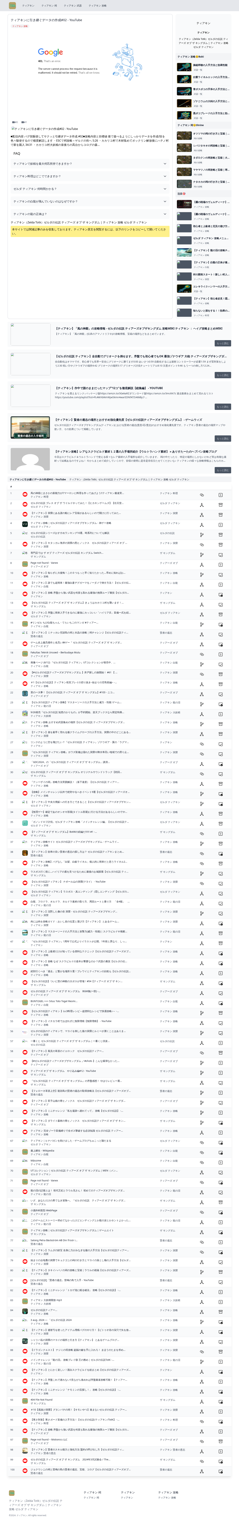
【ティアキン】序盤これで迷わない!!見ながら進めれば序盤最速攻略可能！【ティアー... (79, 1379)
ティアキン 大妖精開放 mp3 (46, 1300)
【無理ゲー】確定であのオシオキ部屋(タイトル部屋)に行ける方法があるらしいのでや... (79, 811)
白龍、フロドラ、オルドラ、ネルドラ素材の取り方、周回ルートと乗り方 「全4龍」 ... (80, 901)
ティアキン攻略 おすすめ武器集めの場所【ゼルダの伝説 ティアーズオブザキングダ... (78, 722)
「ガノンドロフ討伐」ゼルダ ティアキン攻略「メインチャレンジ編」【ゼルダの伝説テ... (80, 821)
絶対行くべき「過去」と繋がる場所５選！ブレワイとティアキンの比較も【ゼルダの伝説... (81, 971)
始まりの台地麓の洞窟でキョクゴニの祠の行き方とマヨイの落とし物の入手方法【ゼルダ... (81, 1260)
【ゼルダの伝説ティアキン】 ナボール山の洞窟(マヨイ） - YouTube (68, 881)
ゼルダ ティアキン (41, 506)
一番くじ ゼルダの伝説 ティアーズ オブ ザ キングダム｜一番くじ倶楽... (70, 1041)
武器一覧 (198, 70)
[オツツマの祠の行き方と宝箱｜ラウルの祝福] (184, 135)
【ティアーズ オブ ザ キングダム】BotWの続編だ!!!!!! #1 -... (64, 831)
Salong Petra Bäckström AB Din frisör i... (54, 1240)
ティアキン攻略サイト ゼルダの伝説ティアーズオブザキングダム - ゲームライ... (75, 841)
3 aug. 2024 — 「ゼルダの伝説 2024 (51, 1320)
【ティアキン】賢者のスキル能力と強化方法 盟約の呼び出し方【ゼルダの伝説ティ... (77, 1449)
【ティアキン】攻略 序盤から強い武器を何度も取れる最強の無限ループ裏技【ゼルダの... (80, 592)
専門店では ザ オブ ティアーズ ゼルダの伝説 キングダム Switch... (67, 552)
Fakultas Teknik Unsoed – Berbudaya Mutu (55, 652)
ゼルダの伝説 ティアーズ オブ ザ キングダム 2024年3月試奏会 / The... (70, 1459)
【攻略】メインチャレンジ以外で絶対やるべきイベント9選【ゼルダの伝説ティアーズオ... (80, 792)
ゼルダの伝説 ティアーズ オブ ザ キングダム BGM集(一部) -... (65, 991)
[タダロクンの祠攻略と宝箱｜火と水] (184, 160)
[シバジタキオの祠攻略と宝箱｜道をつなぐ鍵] (184, 148)
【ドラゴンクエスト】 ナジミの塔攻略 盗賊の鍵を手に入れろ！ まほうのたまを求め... (78, 1349)
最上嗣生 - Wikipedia (42, 1150)
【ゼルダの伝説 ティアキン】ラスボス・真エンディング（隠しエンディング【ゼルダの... (80, 891)
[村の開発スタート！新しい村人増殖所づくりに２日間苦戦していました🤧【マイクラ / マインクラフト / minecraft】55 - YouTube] (184, 276)
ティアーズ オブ (39, 566)
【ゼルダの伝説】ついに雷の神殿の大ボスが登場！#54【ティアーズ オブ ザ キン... (76, 981)
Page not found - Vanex (44, 562)
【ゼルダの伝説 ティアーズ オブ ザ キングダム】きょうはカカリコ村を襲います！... (77, 602)
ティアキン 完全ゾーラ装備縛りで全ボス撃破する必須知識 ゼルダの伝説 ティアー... (77, 1130)
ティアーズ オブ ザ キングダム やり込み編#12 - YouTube (63, 1071)
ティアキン (28, 5)
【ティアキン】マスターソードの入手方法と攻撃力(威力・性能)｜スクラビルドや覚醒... (79, 931)
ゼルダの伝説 (38, 536)
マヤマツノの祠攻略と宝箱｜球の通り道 (215, 169)
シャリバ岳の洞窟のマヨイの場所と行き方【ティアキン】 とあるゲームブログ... (75, 1340)
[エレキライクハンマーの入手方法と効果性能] (184, 288)
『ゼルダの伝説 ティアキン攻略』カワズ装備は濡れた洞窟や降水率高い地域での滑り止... (80, 752)
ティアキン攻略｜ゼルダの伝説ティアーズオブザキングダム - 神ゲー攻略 (71, 523)
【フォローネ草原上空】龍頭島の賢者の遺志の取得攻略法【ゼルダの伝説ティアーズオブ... (81, 1090)
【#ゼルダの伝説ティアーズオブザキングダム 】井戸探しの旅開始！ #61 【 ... (74, 672)
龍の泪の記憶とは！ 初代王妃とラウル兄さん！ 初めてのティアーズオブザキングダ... (78, 1190)
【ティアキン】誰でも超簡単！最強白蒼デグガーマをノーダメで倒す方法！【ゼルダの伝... (81, 582)
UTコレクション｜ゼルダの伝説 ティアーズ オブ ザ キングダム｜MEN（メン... (74, 1170)
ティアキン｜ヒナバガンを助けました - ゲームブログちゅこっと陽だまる (71, 1140)
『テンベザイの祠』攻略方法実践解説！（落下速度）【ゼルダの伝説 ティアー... (75, 782)
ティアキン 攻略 (98, 5)
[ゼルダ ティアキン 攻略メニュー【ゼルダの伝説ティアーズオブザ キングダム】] (184, 240)
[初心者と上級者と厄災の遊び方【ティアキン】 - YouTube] (184, 228)
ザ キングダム (38, 556)
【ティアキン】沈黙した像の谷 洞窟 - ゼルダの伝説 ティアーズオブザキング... (74, 911)
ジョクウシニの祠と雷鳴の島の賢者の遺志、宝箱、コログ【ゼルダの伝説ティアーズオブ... (81, 1469)
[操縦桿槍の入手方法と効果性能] (184, 67)
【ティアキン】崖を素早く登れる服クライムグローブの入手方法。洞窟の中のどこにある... (81, 732)
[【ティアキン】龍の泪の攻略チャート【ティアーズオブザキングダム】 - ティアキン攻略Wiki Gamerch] (184, 252)
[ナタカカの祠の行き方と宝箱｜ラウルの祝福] (184, 184)
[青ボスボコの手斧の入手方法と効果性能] (184, 91)
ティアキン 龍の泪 (41, 706)
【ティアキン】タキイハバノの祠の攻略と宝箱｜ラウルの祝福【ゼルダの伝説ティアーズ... (81, 1270)
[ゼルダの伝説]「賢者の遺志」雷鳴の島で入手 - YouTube (62, 1280)
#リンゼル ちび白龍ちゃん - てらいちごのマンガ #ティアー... (64, 622)
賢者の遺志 (37, 636)
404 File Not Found (41, 1399)
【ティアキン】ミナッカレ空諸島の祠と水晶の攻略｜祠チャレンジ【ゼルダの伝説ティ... (79, 632)
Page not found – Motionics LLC (49, 1439)
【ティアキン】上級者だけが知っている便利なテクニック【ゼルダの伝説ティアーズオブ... (81, 951)
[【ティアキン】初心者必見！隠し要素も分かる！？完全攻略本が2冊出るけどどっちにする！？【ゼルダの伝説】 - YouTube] (184, 300)
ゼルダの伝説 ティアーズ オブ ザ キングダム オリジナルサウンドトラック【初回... (76, 772)
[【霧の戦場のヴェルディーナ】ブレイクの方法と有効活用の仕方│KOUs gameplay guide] (184, 204)
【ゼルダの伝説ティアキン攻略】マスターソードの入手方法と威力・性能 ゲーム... (76, 702)
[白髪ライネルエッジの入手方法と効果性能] (184, 79)
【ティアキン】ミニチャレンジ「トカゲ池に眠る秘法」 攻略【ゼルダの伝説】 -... (76, 1290)
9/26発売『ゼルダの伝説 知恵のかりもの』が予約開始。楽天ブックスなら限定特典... (77, 712)
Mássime (36, 1160)
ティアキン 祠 (49, 5)
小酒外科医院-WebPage (44, 1210)
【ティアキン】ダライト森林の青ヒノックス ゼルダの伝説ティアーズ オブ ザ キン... (78, 1120)
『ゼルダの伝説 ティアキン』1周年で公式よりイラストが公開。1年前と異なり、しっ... (79, 941)
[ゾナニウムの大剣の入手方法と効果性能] (184, 103)
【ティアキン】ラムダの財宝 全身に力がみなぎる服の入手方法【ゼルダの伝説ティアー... (80, 1250)
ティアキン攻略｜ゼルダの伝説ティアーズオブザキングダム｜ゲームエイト (72, 1230)
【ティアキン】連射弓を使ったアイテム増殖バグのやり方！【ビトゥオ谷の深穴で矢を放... (81, 1330)
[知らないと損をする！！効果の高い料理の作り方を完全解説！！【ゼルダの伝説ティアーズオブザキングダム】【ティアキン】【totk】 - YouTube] (184, 313)
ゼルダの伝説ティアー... (44, 1310)
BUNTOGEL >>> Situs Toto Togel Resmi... (54, 1001)
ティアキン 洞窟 (201, 279)
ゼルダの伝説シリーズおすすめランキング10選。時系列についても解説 (70, 533)
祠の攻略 (198, 138)
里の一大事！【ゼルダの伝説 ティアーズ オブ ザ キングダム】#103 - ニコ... (73, 692)
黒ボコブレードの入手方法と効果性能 (214, 113)
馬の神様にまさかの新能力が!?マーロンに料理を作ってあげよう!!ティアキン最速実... (77, 493)
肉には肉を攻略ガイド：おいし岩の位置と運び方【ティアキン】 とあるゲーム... (75, 921)
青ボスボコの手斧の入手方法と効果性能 (215, 89)
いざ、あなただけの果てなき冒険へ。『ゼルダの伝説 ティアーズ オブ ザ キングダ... (78, 1200)
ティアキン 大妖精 (41, 716)
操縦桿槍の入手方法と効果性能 (210, 65)
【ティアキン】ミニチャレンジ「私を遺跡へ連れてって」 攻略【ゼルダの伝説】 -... (77, 1110)
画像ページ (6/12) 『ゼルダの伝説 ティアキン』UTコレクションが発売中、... (73, 662)
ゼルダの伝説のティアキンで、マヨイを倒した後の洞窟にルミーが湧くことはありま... (78, 1031)
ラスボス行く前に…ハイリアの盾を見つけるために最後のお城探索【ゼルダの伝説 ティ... (79, 871)
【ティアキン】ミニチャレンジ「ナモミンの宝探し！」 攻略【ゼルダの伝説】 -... (76, 1389)
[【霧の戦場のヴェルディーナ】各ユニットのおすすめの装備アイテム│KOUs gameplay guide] (184, 216)
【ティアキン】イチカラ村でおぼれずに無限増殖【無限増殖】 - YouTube (71, 1021)
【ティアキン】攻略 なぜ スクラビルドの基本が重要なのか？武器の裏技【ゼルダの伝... (79, 961)
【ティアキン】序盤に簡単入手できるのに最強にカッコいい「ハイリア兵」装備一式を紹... (81, 612)
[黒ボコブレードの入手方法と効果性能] (184, 115)
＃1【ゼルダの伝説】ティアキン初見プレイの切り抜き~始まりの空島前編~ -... (74, 682)
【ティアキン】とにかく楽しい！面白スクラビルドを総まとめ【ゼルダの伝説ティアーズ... (81, 1369)
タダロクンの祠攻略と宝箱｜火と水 (212, 157)
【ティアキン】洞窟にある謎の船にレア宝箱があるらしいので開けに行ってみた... (76, 513)
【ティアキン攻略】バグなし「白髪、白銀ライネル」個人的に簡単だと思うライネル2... (79, 861)
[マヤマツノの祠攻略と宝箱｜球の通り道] (184, 172)
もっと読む (223, 343)
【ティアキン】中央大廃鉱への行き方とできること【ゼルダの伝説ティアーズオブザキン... (81, 802)
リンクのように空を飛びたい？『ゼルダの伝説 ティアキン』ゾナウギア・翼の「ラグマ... (80, 742)
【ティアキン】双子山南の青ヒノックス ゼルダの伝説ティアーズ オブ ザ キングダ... (78, 1100)
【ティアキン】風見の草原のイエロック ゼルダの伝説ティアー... (67, 1051)
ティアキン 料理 (201, 315)
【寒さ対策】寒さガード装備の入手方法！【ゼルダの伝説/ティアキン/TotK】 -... (75, 1419)
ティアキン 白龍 (201, 267)
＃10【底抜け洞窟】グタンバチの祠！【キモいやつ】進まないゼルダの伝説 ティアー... (79, 1409)
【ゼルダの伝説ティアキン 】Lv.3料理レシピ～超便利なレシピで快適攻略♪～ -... (75, 1011)
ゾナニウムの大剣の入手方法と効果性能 (215, 101)
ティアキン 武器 (73, 5)
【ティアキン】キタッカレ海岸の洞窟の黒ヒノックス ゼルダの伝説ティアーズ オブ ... (79, 542)
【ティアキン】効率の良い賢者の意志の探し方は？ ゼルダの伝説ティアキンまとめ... (77, 851)
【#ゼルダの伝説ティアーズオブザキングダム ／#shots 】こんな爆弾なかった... (75, 1061)
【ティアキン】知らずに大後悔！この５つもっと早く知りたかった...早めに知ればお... (78, 572)
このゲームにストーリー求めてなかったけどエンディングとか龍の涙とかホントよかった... (81, 1220)
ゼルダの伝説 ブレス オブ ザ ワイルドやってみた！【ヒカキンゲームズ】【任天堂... (77, 503)
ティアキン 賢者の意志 (43, 1453)
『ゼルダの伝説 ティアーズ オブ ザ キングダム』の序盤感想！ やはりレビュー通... (76, 1080)
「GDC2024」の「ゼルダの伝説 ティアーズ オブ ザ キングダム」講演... (70, 762)
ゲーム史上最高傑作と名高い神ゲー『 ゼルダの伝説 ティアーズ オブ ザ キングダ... (76, 642)
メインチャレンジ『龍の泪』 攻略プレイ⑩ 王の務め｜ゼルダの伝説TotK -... (72, 1359)
